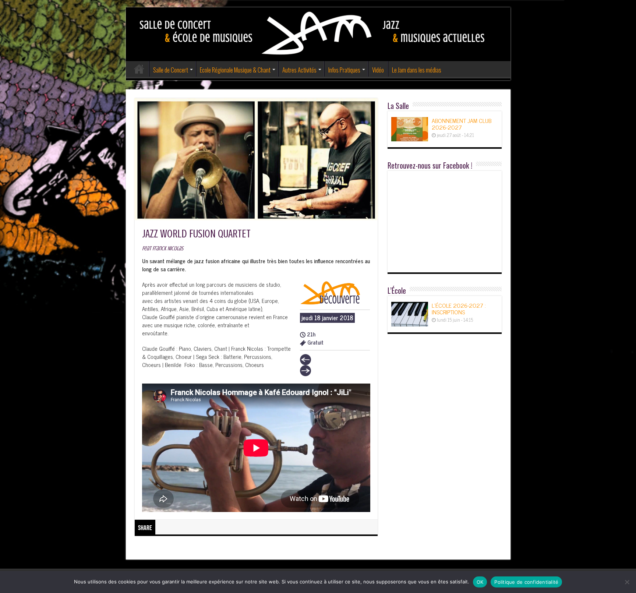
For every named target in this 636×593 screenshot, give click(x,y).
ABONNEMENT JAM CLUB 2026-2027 (461, 124)
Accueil (139, 69)
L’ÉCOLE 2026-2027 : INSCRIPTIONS (459, 308)
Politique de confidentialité (526, 582)
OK (480, 582)
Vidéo (378, 69)
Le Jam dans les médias (416, 69)
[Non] (626, 582)
